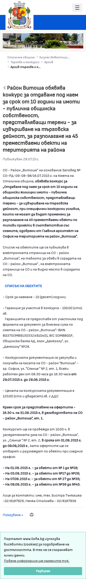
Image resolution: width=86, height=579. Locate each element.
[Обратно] (4, 88)
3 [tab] (58, 43)
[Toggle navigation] (77, 7)
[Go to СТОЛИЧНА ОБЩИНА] (19, 15)
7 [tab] (77, 43)
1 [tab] (49, 43)
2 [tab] (54, 43)
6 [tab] (72, 43)
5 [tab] (68, 43)
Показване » (13, 514)
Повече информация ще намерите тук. (36, 560)
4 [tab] (63, 43)
